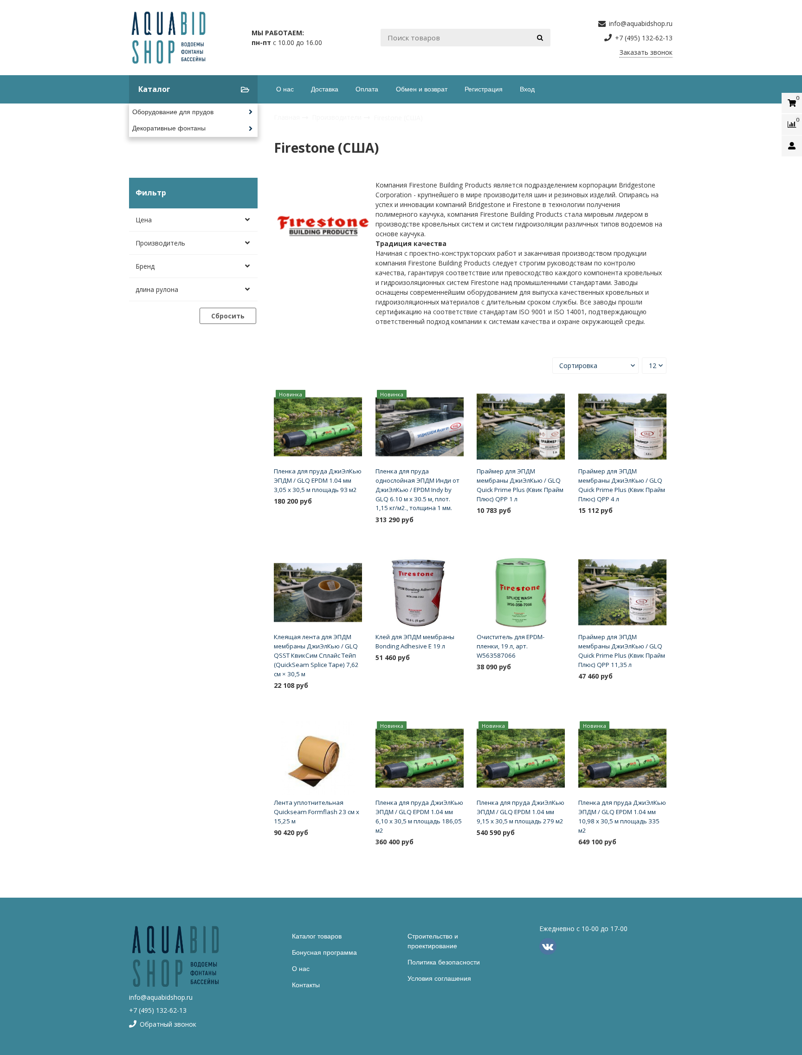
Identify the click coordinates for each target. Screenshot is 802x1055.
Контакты (306, 985)
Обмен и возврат (421, 89)
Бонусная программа (324, 952)
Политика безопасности (443, 962)
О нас (285, 89)
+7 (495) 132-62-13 (158, 1010)
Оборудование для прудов (172, 112)
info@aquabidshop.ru (161, 997)
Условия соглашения (439, 978)
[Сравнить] (352, 516)
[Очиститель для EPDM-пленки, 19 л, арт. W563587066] (521, 592)
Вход (527, 89)
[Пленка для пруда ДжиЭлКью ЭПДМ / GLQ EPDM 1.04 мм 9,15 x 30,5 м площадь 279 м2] (521, 758)
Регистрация (484, 89)
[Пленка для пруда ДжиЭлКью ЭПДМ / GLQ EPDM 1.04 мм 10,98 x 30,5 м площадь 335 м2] (622, 758)
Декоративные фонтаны (169, 128)
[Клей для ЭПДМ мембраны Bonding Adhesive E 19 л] (419, 592)
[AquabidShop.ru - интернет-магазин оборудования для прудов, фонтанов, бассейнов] (168, 37)
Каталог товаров (317, 936)
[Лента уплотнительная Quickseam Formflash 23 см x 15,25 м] (318, 758)
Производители (337, 117)
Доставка (324, 89)
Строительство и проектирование (432, 941)
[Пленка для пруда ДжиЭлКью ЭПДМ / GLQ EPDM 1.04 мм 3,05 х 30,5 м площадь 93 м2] (318, 427)
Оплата (367, 89)
